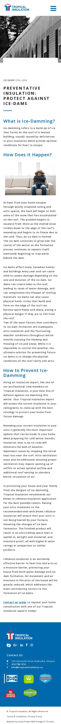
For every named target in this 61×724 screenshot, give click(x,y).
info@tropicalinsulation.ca (27, 667)
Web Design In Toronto (42, 721)
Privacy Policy (35, 716)
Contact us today (14, 602)
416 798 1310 (19, 664)
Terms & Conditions (17, 716)
